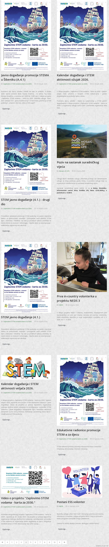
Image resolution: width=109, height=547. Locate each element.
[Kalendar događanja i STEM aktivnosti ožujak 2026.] (82, 35)
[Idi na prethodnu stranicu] (7, 542)
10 (54, 542)
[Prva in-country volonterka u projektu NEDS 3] (82, 267)
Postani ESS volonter (71, 502)
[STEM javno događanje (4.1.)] (26, 277)
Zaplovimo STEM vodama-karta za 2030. (17, 84)
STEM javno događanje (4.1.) (20, 317)
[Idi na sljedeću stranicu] (59, 542)
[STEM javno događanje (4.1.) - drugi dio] (26, 160)
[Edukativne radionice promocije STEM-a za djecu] (82, 390)
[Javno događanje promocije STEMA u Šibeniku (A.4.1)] (26, 35)
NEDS (61, 305)
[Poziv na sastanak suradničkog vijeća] (82, 141)
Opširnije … (6, 109)
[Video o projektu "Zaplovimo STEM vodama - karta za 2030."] (26, 480)
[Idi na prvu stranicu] (2, 542)
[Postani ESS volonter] (82, 481)
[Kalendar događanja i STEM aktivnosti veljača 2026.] (26, 367)
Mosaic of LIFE (64, 171)
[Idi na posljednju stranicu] (64, 542)
